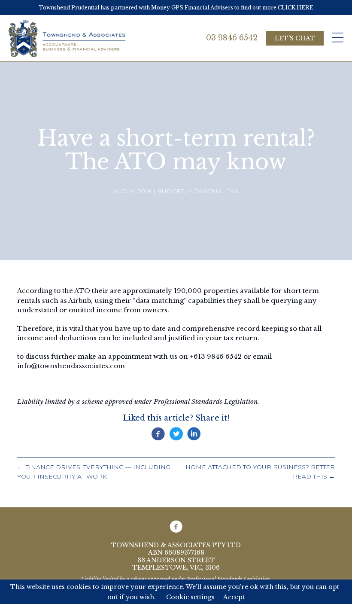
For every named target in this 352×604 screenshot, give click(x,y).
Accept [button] (234, 597)
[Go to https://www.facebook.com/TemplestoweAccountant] (176, 526)
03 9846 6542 (232, 38)
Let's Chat (295, 38)
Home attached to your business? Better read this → (260, 472)
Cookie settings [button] (190, 597)
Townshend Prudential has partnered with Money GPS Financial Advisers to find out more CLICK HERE (176, 7)
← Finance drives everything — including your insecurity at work (93, 472)
